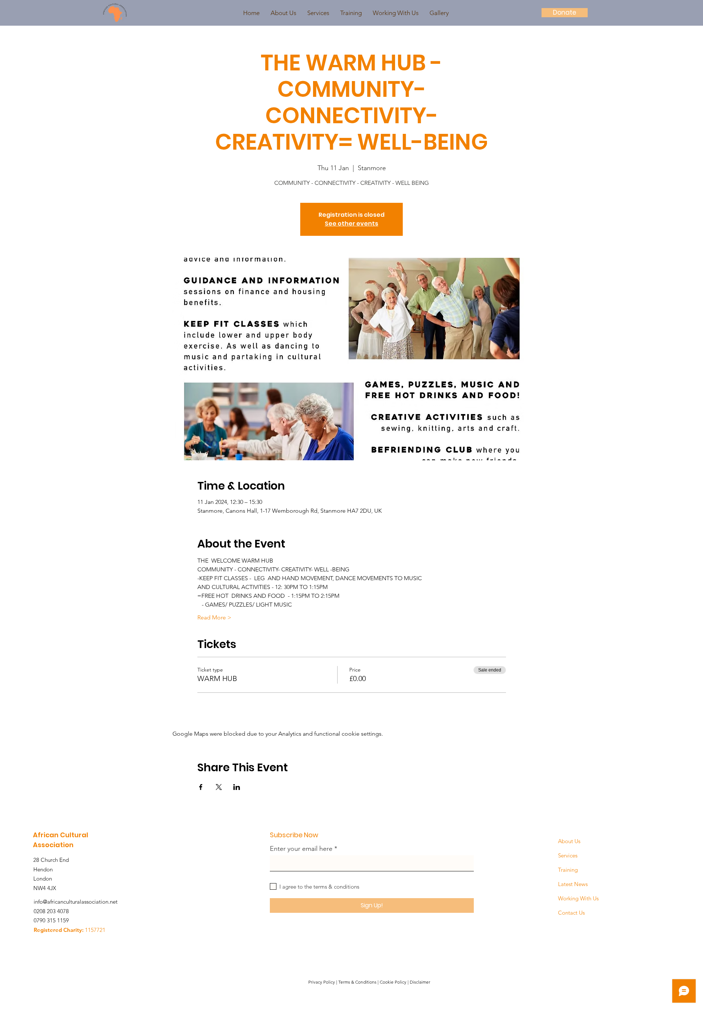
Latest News (573, 884)
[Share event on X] (218, 787)
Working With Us (578, 898)
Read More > (214, 617)
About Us (569, 841)
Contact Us (571, 912)
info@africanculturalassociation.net (76, 901)
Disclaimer (420, 982)
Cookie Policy (393, 982)
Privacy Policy (321, 982)
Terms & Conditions (357, 982)
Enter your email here (301, 848)
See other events (351, 223)
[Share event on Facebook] (200, 787)
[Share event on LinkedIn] (236, 787)
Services (567, 855)
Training (568, 869)
